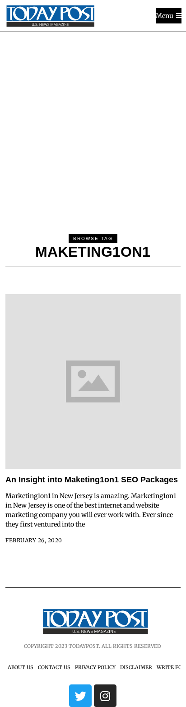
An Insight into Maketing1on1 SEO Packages (91, 479)
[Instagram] (105, 695)
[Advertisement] (93, 129)
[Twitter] (80, 695)
